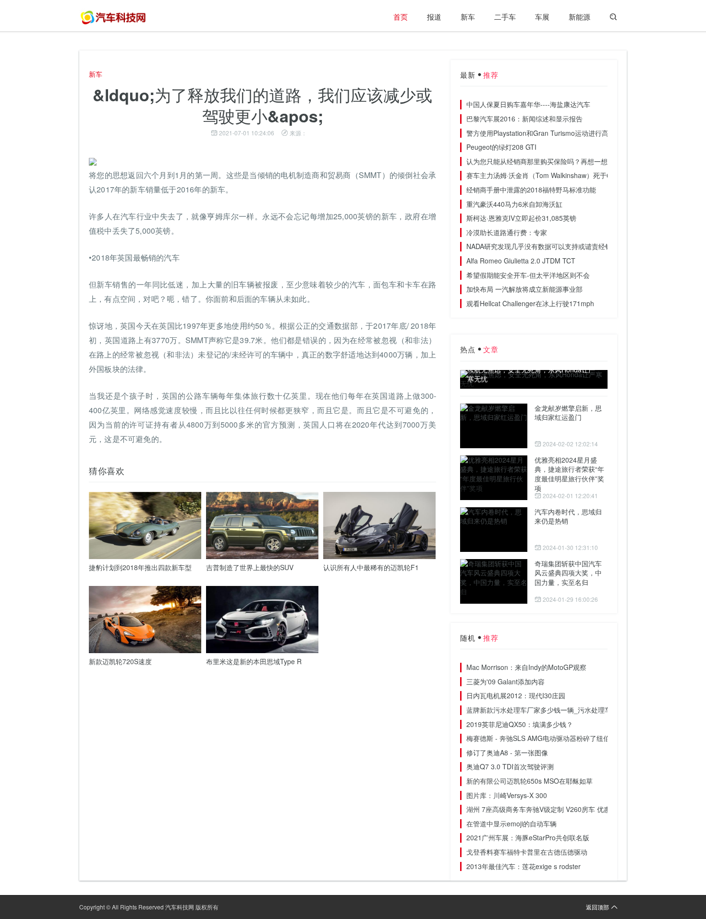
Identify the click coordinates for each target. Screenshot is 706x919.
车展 (542, 17)
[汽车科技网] (112, 16)
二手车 (505, 17)
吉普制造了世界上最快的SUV (249, 567)
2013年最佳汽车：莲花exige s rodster (523, 866)
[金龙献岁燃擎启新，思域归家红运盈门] (493, 426)
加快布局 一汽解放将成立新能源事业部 (524, 289)
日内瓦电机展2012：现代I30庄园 (515, 695)
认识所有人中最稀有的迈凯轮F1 (371, 567)
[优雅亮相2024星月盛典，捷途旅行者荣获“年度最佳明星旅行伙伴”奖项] (493, 477)
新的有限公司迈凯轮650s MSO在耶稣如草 (529, 781)
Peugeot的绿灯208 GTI (501, 147)
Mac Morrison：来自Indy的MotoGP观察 (526, 667)
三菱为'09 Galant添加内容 (505, 681)
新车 (468, 17)
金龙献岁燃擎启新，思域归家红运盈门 (568, 412)
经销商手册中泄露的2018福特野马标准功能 (531, 189)
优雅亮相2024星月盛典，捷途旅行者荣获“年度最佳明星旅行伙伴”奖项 (569, 474)
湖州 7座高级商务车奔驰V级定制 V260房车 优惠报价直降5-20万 (562, 809)
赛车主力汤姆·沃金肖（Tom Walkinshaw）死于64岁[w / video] (559, 175)
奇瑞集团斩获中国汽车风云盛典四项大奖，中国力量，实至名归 (568, 573)
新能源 (579, 17)
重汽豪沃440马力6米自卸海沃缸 (514, 204)
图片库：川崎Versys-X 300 (506, 795)
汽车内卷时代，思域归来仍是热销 (568, 516)
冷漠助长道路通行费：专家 (506, 232)
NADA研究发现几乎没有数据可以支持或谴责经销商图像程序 (555, 246)
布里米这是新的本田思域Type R (254, 661)
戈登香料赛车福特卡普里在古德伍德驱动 (526, 852)
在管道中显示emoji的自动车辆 (511, 823)
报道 (434, 17)
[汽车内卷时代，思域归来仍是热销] (493, 529)
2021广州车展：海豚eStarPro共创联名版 (527, 837)
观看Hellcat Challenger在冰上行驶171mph (530, 303)
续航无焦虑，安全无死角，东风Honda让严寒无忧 (531, 374)
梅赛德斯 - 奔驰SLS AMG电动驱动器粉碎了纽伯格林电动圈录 (558, 738)
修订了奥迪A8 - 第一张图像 (507, 752)
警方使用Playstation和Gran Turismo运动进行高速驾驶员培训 (557, 133)
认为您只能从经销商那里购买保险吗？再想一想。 (540, 161)
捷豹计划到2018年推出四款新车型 (140, 567)
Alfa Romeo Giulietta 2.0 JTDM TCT (520, 260)
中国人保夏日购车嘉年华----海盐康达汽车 (528, 104)
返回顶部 (597, 907)
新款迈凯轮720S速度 (120, 661)
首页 (400, 17)
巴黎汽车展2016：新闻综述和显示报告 (524, 118)
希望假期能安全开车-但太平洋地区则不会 (528, 275)
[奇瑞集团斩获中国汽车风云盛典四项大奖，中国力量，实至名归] (493, 581)
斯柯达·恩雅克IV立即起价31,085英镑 (521, 218)
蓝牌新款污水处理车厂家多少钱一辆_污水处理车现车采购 (552, 710)
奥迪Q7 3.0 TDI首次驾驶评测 (510, 766)
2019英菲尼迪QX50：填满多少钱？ (519, 724)
